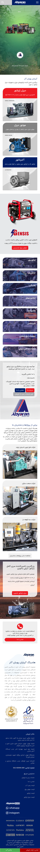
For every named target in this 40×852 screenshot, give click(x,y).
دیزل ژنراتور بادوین (20, 593)
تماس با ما (20, 390)
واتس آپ (9, 850)
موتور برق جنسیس (20, 248)
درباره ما (30, 390)
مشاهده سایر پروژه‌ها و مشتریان (20, 556)
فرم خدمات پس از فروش (24, 394)
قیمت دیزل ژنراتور (29, 797)
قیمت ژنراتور (30, 793)
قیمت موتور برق (29, 789)
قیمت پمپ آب (29, 785)
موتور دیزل (20, 125)
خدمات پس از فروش (28, 778)
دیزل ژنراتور (20, 90)
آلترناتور (20, 160)
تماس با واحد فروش (32, 850)
